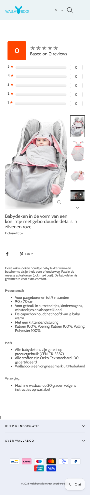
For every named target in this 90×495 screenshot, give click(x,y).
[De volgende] (77, 206)
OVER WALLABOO (19, 440)
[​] (10, 253)
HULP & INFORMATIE (22, 426)
